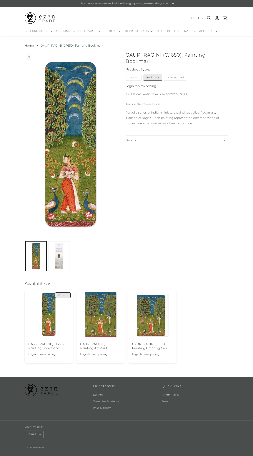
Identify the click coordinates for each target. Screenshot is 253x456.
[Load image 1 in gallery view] (36, 256)
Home (29, 45)
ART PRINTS (63, 31)
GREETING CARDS (36, 31)
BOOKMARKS (87, 31)
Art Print (134, 77)
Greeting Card (175, 77)
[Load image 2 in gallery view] (58, 256)
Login (130, 86)
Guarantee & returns (106, 401)
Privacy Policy (170, 394)
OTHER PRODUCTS (136, 31)
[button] (37, 31)
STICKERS (110, 31)
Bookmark (152, 77)
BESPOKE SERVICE (179, 31)
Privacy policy (102, 407)
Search (166, 401)
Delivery (98, 394)
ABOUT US (206, 31)
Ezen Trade (38, 447)
